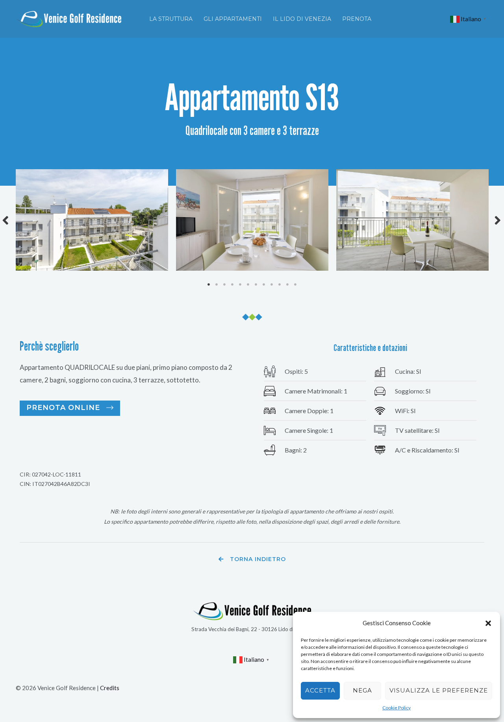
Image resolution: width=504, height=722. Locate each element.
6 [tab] (248, 284)
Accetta (320, 690)
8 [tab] (264, 284)
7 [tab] (256, 284)
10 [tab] (280, 284)
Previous (6, 220)
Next (498, 220)
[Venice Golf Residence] (68, 18)
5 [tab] (240, 284)
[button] (488, 623)
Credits (109, 687)
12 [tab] (295, 284)
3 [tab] (224, 284)
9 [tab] (272, 284)
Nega (362, 690)
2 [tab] (216, 284)
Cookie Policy (396, 708)
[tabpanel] (92, 220)
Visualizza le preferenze (438, 690)
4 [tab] (232, 284)
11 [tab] (287, 284)
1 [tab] (209, 284)
